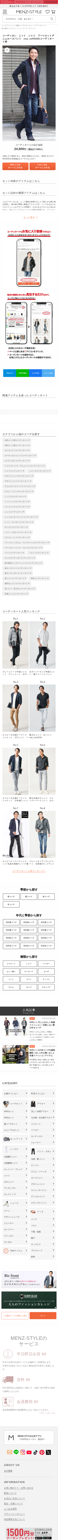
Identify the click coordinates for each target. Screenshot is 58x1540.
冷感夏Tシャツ (10, 1157)
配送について (10, 1493)
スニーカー (9, 1223)
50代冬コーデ (46, 946)
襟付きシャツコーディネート (16, 583)
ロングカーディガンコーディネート (19, 558)
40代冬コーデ (28, 946)
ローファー (9, 1229)
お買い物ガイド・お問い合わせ (18, 1488)
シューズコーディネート (39, 471)
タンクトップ (10, 1194)
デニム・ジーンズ (39, 1171)
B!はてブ (10, 373)
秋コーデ (46, 896)
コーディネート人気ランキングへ (29, 871)
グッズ (40, 1212)
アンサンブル (10, 1188)
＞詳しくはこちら (47, 1413)
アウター (41, 1104)
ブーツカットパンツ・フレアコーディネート (22, 548)
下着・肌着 (36, 1232)
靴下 (33, 1238)
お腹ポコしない (11, 1093)
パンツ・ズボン (44, 1151)
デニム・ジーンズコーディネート (18, 491)
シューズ (14, 1203)
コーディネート (38, 25)
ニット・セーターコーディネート (18, 522)
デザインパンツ (38, 1184)
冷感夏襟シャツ (11, 1163)
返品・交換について (13, 1503)
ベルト (34, 1225)
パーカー (46, 964)
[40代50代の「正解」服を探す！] (51, 18)
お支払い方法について (14, 1498)
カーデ (46, 971)
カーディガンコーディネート (16, 461)
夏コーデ (28, 896)
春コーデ (11, 896)
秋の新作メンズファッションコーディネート (18, 28)
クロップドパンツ (39, 1203)
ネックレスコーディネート (15, 527)
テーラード (28, 971)
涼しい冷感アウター (39, 1111)
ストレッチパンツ (39, 1190)
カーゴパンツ (37, 1178)
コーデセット (16, 1104)
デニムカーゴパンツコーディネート (19, 486)
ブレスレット (37, 1250)
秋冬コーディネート (39, 578)
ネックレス (36, 1244)
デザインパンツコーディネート (17, 481)
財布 (33, 1257)
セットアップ (16, 1139)
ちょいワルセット (11, 1130)
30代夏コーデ (11, 930)
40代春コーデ (28, 922)
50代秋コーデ (46, 938)
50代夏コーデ (46, 930)
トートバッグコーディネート (16, 501)
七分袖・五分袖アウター (41, 1118)
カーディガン (37, 1136)
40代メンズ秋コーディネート (16, 440)
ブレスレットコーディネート (16, 537)
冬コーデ (11, 904)
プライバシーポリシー (14, 1514)
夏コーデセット (11, 1124)
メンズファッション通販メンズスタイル (16, 25)
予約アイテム (16, 1251)
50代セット (9, 1118)
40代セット (9, 1111)
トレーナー (36, 1142)
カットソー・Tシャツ (13, 1169)
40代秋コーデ (28, 938)
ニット (11, 979)
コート (28, 979)
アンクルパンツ (38, 1196)
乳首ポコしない (38, 1093)
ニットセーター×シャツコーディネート (20, 517)
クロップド (46, 987)
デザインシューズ (11, 1217)
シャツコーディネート (14, 471)
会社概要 (8, 1471)
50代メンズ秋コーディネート (16, 445)
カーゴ (28, 987)
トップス (14, 1149)
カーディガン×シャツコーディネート (19, 455)
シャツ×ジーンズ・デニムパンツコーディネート (24, 466)
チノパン (46, 979)
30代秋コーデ (11, 938)
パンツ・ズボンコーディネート (17, 532)
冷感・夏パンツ (38, 1159)
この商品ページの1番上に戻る (15, 1316)
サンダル (8, 1242)
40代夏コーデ (28, 930)
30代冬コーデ (11, 946)
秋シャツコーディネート (14, 578)
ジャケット (11, 964)
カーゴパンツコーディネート (16, 450)
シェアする (35, 373)
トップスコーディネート (14, 497)
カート (43, 1316)
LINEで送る (23, 373)
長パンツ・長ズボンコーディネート (19, 589)
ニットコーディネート (14, 512)
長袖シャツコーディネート (15, 594)
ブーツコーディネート (14, 553)
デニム (11, 987)
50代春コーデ (46, 922)
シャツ (28, 964)
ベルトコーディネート (38, 553)
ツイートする (48, 373)
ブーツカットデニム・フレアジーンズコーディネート (26, 543)
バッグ (34, 1219)
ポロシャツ (9, 1182)
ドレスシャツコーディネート (16, 507)
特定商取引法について (14, 1519)
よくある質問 (10, 1509)
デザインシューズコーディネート (18, 476)
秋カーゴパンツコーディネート (17, 568)
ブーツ (7, 1211)
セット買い (11, 971)
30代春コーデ (11, 922)
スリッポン (9, 1236)
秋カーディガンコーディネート (17, 573)
